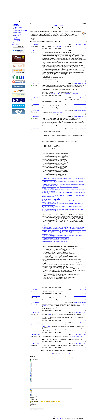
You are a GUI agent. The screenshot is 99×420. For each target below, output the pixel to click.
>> (69, 353)
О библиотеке (17, 32)
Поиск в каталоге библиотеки (18, 28)
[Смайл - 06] (39, 401)
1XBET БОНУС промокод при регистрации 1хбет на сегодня (58, 231)
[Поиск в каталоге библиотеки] (13, 28)
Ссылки (16, 37)
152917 (66, 353)
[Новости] (13, 35)
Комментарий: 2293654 (80, 322)
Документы (17, 40)
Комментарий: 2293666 (80, 44)
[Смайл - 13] (51, 401)
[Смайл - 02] (32, 401)
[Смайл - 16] (56, 401)
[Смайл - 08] (42, 401)
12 (60, 353)
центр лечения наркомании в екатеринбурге (67, 123)
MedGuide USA (60, 46)
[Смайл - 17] (58, 401)
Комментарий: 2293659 (80, 128)
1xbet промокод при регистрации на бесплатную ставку (56, 239)
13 (62, 353)
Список (61, 25)
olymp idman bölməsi (58, 112)
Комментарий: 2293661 (80, 110)
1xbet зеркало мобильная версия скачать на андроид (55, 238)
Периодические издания (20, 30)
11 (59, 353)
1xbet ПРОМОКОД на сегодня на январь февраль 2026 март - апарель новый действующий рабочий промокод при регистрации (62, 236)
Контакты (16, 25)
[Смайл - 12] (49, 401)
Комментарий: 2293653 (80, 334)
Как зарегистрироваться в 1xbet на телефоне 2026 (55, 241)
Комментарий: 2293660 (80, 116)
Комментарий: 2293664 (80, 83)
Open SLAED (58, 418)
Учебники (56, 416)
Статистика (17, 39)
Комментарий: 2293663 (80, 97)
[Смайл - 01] (31, 401)
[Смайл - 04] (36, 401)
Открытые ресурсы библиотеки (18, 43)
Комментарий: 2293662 (80, 104)
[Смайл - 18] (59, 401)
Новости (16, 35)
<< (47, 353)
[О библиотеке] (13, 32)
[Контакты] (13, 26)
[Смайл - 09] (44, 401)
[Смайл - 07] (41, 401)
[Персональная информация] (85, 48)
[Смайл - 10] (46, 401)
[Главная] (13, 24)
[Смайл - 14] (53, 401)
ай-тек (49, 314)
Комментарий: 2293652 (80, 343)
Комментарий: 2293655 (80, 312)
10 (57, 353)
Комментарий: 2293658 (80, 289)
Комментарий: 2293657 (80, 296)
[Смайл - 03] (34, 401)
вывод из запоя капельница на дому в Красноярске (64, 93)
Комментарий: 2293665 (80, 50)
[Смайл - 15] (54, 401)
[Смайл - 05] (37, 401)
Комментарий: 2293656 (80, 302)
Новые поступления (19, 33)
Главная (16, 24)
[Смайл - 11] (48, 401)
